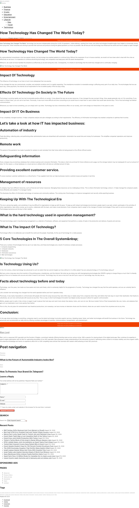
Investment (77, 492)
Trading (44, 494)
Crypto (6, 12)
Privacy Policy (8, 475)
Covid (34, 492)
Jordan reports (110, 492)
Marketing (2, 494)
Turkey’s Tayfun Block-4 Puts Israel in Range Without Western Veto (27, 440)
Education (8, 15)
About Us (6, 473)
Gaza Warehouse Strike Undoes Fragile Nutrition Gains (23, 454)
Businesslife (30, 492)
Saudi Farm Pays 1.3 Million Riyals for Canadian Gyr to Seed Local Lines (29, 456)
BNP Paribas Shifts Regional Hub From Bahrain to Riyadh (24, 430)
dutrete (38, 492)
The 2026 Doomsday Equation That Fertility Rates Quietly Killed (27, 448)
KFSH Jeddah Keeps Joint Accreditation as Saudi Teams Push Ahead (28, 442)
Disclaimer (7, 479)
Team (5, 481)
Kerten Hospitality (125, 492)
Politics (21, 494)
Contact (6, 483)
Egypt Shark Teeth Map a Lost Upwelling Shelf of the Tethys (25, 436)
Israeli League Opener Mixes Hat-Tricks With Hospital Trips (25, 450)
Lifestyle (7, 20)
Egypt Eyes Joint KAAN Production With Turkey (21, 438)
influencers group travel (69, 492)
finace (55, 492)
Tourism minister (38, 494)
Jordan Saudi (118, 492)
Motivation (16, 494)
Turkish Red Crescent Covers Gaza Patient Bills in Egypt (24, 444)
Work (55, 494)
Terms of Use (8, 477)
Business (7, 7)
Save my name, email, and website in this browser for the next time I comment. (26, 407)
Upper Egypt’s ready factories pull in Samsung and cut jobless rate (28, 458)
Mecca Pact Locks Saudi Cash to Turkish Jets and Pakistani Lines (27, 434)
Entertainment (9, 17)
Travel (10, 25)
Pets (9, 22)
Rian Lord (4, 332)
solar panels (26, 494)
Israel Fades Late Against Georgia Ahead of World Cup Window (26, 452)
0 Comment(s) (27, 38)
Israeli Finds (83, 492)
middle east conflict (9, 494)
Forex (62, 492)
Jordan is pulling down (102, 492)
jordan (88, 492)
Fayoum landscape (49, 492)
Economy (42, 492)
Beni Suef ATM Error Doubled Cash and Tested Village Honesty (26, 432)
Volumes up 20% (50, 494)
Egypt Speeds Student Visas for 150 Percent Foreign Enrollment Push (28, 446)
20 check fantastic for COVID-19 (8, 492)
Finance (7, 9)
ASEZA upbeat (19, 492)
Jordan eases (93, 492)
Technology (8, 27)
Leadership (132, 492)
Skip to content (4, 1)
